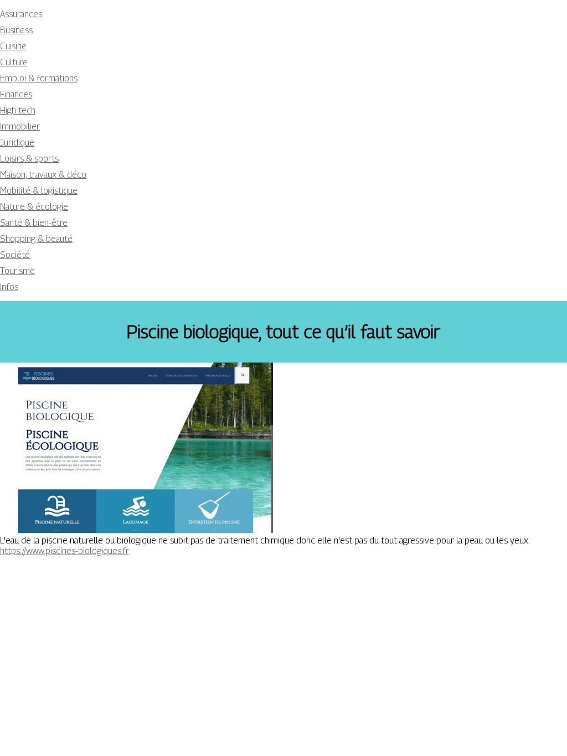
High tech (17, 110)
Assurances (21, 14)
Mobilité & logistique (39, 190)
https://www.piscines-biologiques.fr (64, 551)
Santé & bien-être (34, 223)
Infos (9, 287)
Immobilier (20, 126)
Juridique (17, 142)
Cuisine (13, 46)
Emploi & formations (39, 78)
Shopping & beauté (36, 239)
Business (16, 30)
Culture (14, 62)
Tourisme (17, 271)
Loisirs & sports (29, 158)
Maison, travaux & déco (43, 174)
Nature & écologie (34, 206)
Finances (16, 94)
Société (15, 255)
